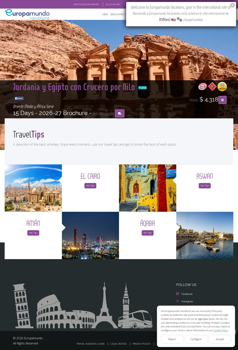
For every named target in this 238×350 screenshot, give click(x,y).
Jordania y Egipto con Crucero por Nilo (75, 86)
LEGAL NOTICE (118, 343)
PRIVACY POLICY (142, 343)
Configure (196, 339)
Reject (172, 339)
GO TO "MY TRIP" (113, 4)
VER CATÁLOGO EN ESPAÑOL (86, 4)
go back (143, 87)
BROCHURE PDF (120, 14)
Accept (220, 339)
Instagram (187, 301)
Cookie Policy (220, 330)
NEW (105, 14)
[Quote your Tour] (222, 100)
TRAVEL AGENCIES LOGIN (90, 343)
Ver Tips (90, 185)
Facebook (187, 294)
